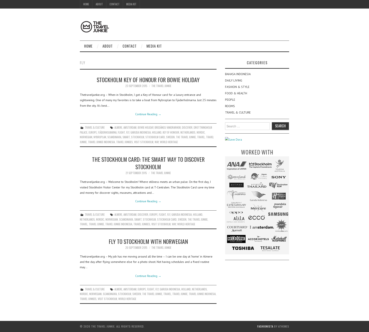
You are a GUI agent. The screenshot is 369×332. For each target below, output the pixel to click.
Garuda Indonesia (140, 132)
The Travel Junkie (161, 86)
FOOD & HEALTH (236, 93)
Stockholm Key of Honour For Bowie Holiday (148, 80)
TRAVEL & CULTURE (95, 127)
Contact (115, 4)
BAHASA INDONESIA (238, 74)
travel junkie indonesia (101, 142)
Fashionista (265, 326)
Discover (187, 127)
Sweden (170, 137)
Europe (93, 132)
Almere (118, 127)
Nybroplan (100, 137)
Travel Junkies (124, 142)
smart (126, 137)
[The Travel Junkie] (95, 26)
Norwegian (86, 137)
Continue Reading (148, 114)
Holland (156, 132)
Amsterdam (129, 127)
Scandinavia (114, 137)
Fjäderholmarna (107, 132)
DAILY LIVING (233, 80)
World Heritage (169, 142)
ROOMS (230, 106)
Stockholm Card (155, 137)
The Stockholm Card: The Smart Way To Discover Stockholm (148, 163)
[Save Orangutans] (233, 139)
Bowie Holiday (145, 127)
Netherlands (187, 132)
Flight (121, 132)
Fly (127, 132)
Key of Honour (171, 132)
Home (86, 4)
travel (201, 137)
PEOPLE (230, 100)
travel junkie (96, 224)
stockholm (137, 137)
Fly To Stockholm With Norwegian (148, 241)
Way (157, 142)
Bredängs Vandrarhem (168, 127)
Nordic (201, 132)
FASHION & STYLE (237, 87)
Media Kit (131, 4)
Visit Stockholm (143, 142)
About (99, 4)
